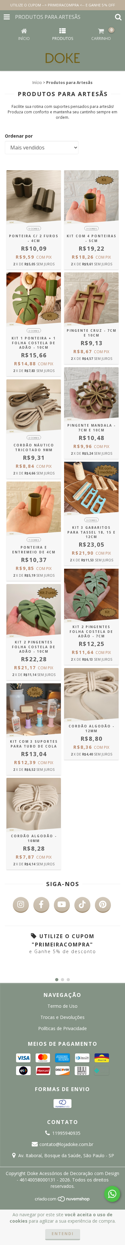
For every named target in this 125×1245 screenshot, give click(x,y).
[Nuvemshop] (63, 1200)
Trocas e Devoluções (62, 1017)
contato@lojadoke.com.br (66, 1144)
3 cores (91, 228)
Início (37, 82)
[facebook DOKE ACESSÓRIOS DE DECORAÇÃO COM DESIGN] (41, 905)
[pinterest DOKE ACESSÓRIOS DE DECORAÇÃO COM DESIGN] (103, 905)
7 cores (34, 540)
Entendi (63, 1233)
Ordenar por (19, 136)
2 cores (34, 330)
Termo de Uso (62, 1006)
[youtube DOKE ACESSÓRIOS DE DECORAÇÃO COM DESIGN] (62, 905)
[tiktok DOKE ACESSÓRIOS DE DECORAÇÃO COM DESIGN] (82, 905)
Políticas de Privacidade (62, 1028)
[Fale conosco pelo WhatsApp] (112, 1194)
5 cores (34, 228)
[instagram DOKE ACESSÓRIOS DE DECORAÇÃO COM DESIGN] (21, 905)
